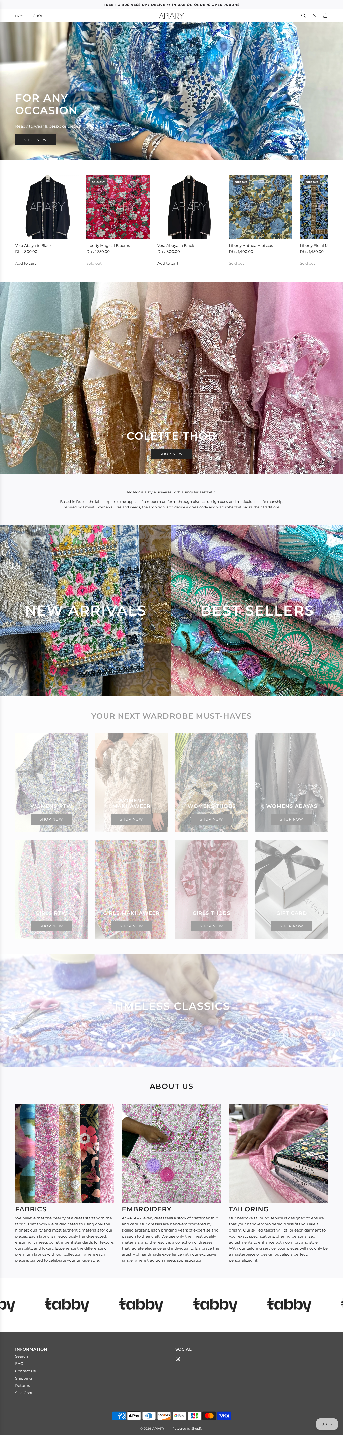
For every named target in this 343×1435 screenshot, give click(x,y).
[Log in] (314, 15)
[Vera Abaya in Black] (47, 207)
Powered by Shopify (187, 1428)
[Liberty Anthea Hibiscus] (261, 207)
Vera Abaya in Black (33, 245)
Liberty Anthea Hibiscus (251, 245)
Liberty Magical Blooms (108, 245)
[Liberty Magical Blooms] (118, 207)
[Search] (303, 15)
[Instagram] (177, 1358)
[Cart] (325, 15)
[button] (24, 220)
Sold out (94, 263)
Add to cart (25, 263)
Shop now (35, 140)
